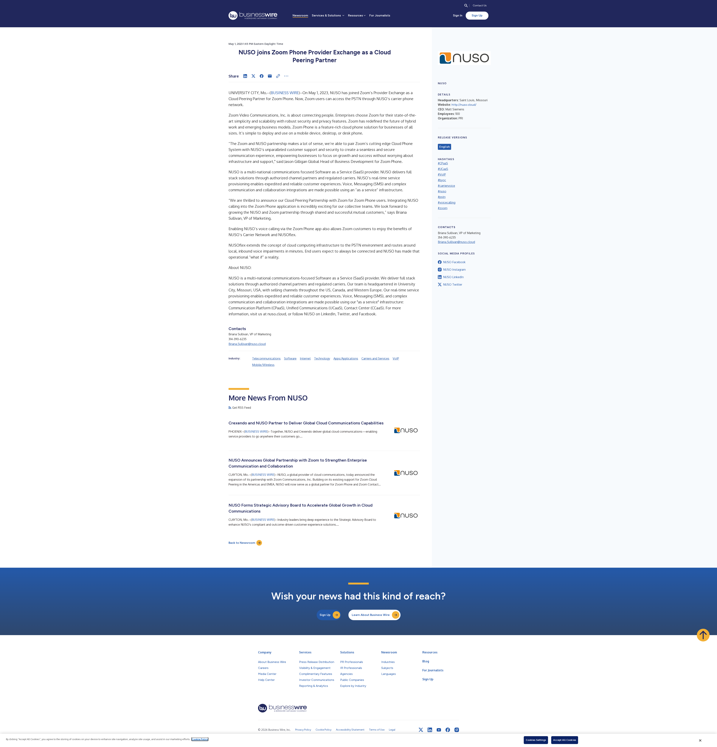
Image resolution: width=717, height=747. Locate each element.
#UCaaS (443, 169)
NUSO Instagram (454, 269)
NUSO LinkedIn (453, 277)
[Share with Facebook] (262, 76)
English (444, 147)
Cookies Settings (536, 739)
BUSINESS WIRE (285, 92)
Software (290, 358)
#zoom (442, 208)
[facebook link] (448, 730)
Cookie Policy (200, 739)
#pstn (442, 197)
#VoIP (442, 174)
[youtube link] (439, 730)
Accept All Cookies (564, 739)
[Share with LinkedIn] (245, 76)
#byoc (442, 180)
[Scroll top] (703, 635)
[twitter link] (421, 730)
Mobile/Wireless (263, 365)
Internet (305, 358)
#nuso (442, 191)
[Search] (466, 5)
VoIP (396, 358)
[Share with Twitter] (253, 76)
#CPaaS (443, 163)
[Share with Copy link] (278, 76)
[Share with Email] (270, 76)
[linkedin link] (430, 730)
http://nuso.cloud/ (464, 104)
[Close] (700, 740)
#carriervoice (446, 186)
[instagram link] (456, 730)
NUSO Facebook (454, 262)
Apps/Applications (345, 358)
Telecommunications (266, 358)
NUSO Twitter (452, 284)
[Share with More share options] (286, 76)
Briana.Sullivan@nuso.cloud (247, 344)
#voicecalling (446, 202)
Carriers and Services (375, 358)
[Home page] (253, 15)
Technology (322, 358)
